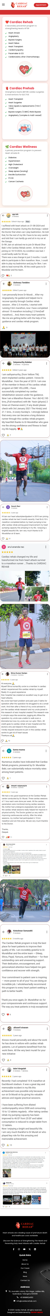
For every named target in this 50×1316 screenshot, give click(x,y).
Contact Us (25, 1280)
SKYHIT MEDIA (37, 1312)
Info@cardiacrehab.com (27, 1301)
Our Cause (25, 1268)
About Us (25, 1264)
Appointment (41, 5)
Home (25, 1260)
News (25, 1276)
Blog (25, 1272)
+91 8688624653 (26, 1297)
